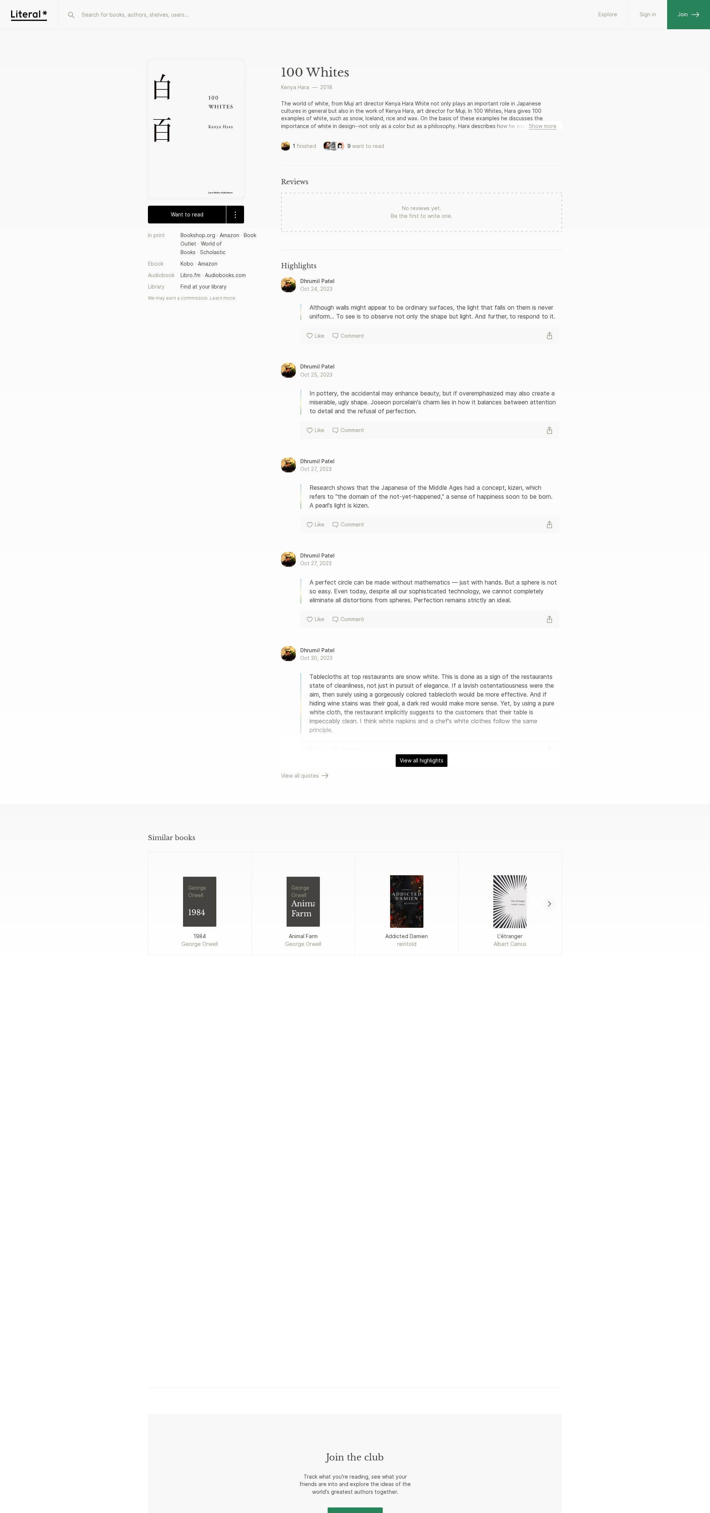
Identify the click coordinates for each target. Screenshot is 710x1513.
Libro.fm (190, 275)
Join (682, 14)
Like (319, 336)
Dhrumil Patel (317, 281)
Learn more (222, 298)
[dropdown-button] (235, 214)
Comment (352, 336)
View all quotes (300, 775)
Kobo (186, 263)
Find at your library (203, 286)
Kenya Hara (295, 87)
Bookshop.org (197, 235)
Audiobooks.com (225, 275)
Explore (607, 14)
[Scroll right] (549, 903)
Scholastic (213, 252)
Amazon (229, 235)
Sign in (648, 14)
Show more (543, 126)
